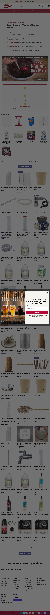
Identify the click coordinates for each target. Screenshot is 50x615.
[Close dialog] (47, 293)
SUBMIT (37, 312)
